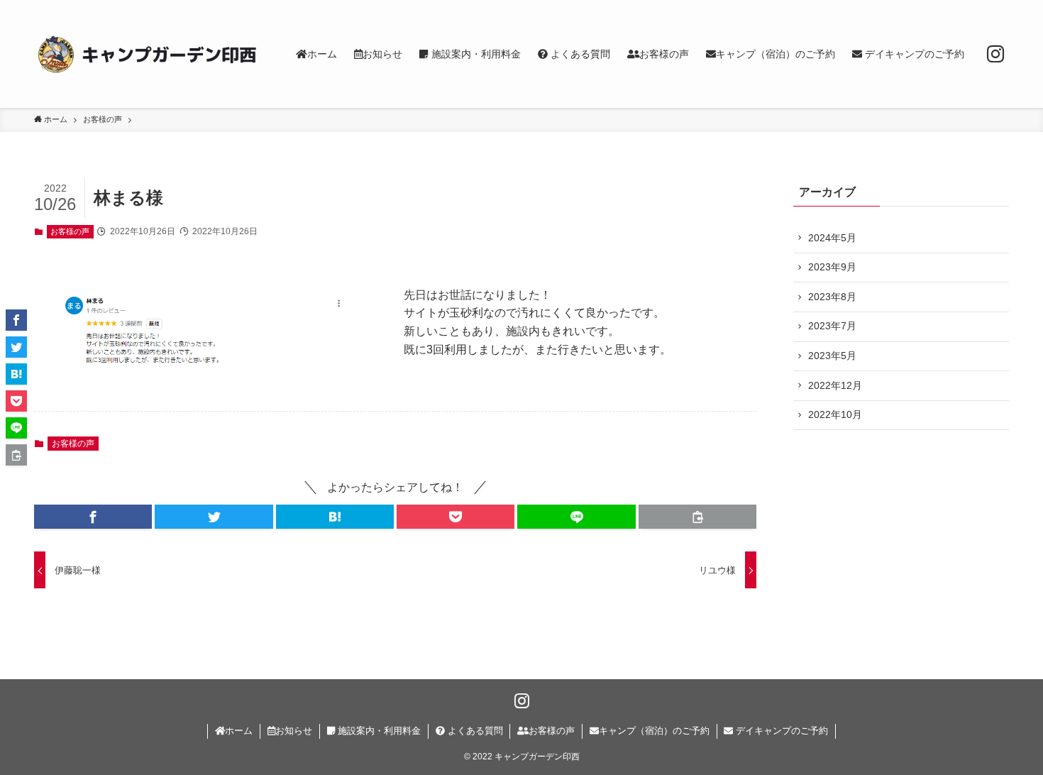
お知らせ (293, 730)
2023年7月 (832, 325)
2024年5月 (832, 237)
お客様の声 (69, 231)
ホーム (239, 730)
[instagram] (995, 54)
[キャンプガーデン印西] (146, 54)
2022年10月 (835, 414)
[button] (93, 517)
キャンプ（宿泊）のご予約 (654, 730)
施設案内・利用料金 (378, 730)
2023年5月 (832, 355)
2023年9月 (832, 267)
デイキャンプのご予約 (780, 730)
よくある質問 (474, 730)
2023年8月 (832, 296)
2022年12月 (835, 385)
